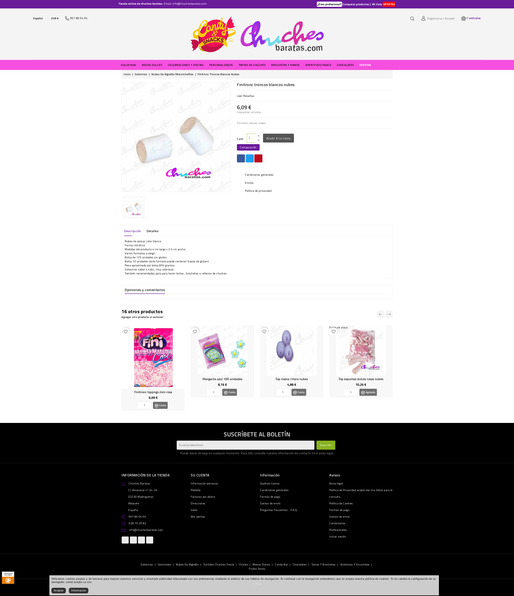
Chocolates (300, 564)
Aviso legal (336, 483)
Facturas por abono (203, 496)
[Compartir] (241, 158)
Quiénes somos (270, 483)
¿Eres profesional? (329, 4)
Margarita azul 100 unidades (222, 379)
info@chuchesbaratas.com (146, 529)
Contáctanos (337, 523)
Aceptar (59, 590)
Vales (194, 510)
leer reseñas (245, 96)
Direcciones (198, 503)
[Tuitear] (250, 158)
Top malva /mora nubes (291, 379)
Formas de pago (270, 496)
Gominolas (164, 564)
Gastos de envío (270, 503)
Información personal (204, 483)
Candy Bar (281, 564)
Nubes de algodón (187, 564)
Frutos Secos (257, 568)
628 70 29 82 (137, 523)
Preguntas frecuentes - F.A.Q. (279, 510)
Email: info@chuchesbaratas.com (185, 3)
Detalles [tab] (152, 231)
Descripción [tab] (132, 231)
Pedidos (196, 490)
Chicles (243, 564)
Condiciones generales (274, 490)
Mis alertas (198, 516)
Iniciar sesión (337, 536)
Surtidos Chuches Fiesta (218, 564)
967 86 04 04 (137, 516)
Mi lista (377, 4)
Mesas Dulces (261, 564)
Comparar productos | (357, 4)
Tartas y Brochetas (323, 564)
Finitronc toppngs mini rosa (153, 392)
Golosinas (147, 564)
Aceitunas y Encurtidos (355, 564)
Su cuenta (200, 475)
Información (78, 590)
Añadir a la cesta (278, 138)
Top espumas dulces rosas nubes (361, 379)
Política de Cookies (341, 503)
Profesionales (338, 529)
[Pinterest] (258, 158)
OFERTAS (389, 4)
